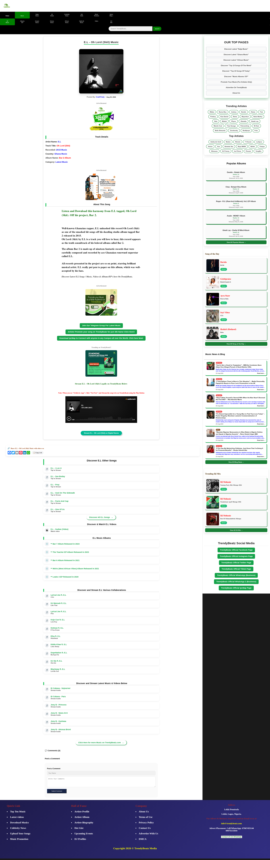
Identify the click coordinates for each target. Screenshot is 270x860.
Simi (215, 121)
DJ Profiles (80, 839)
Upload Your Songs (20, 833)
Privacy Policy (146, 822)
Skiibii (252, 146)
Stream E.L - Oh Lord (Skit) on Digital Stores (101, 433)
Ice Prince (237, 151)
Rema (235, 116)
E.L (59, 142)
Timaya (262, 146)
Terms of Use (145, 817)
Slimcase (214, 151)
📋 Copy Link (37, 452)
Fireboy (213, 116)
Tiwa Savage (231, 126)
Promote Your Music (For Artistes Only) (236, 82)
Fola (256, 130)
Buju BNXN (242, 146)
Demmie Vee (229, 146)
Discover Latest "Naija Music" (236, 49)
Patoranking (244, 126)
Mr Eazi (256, 126)
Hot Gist (78, 828)
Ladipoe (259, 142)
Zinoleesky (234, 130)
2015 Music (61, 150)
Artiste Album (81, 817)
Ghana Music (60, 154)
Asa (218, 146)
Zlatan (253, 112)
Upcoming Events (83, 833)
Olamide (243, 121)
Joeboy (233, 112)
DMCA (142, 839)
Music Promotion (19, 839)
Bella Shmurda (220, 130)
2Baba (212, 112)
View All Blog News (236, 462)
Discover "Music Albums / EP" (236, 76)
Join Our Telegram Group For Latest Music (101, 325)
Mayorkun (245, 116)
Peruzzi (248, 151)
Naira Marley (257, 116)
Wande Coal (218, 126)
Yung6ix (258, 151)
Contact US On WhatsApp (231, 837)
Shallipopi (246, 130)
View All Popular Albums (236, 242)
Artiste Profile (81, 811)
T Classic (248, 142)
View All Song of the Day (236, 344)
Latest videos (17, 817)
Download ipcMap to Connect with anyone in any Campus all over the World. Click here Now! (101, 338)
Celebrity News (18, 828)
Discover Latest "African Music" (236, 60)
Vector (210, 146)
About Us (236, 93)
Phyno (233, 121)
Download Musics (19, 822)
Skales (228, 142)
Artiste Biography (83, 822)
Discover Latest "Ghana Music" (236, 54)
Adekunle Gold (215, 142)
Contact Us (145, 828)
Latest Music (61, 162)
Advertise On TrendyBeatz (236, 87)
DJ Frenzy (225, 151)
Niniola (237, 142)
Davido (243, 112)
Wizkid (224, 121)
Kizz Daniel (224, 116)
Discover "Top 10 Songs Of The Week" (236, 65)
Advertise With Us (148, 833)
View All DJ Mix (236, 530)
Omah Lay (254, 121)
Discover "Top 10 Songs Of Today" (236, 71)
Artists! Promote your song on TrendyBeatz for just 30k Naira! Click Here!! (101, 332)
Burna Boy (222, 112)
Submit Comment (56, 791)
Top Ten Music (18, 811)
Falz (261, 112)
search (157, 29)
